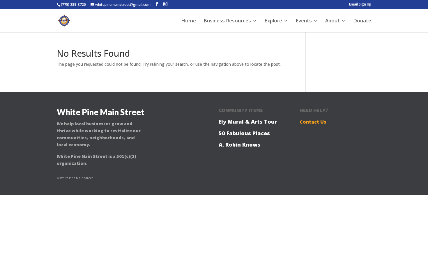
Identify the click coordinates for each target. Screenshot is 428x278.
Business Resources (227, 21)
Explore (273, 21)
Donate (362, 21)
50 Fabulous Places (244, 133)
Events (304, 21)
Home (188, 21)
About (332, 21)
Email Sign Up (360, 5)
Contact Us (313, 121)
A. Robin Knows (239, 144)
